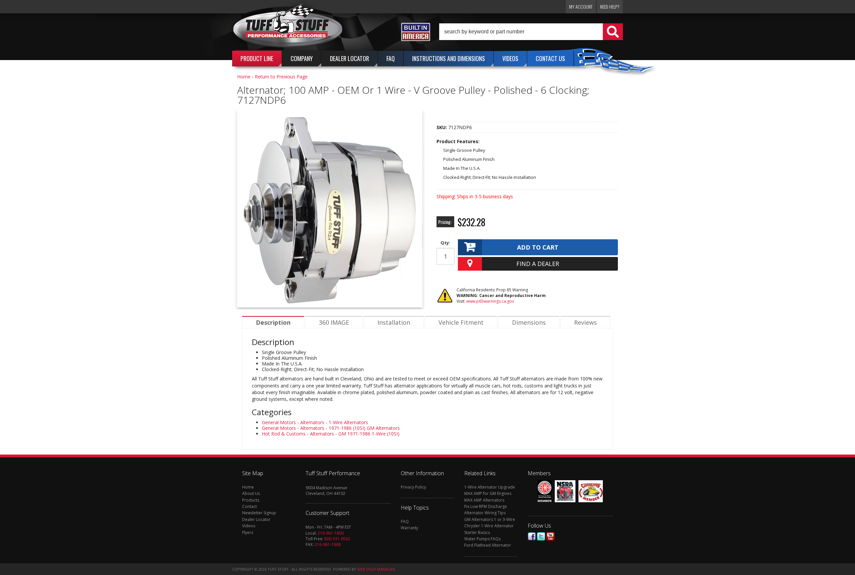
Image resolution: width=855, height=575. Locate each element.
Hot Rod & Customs (284, 433)
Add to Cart (537, 247)
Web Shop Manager (376, 569)
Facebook (532, 536)
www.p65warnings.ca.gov (490, 301)
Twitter (541, 536)
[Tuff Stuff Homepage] (288, 27)
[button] (531, 31)
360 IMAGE (334, 322)
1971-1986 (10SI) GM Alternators (364, 428)
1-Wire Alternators (348, 422)
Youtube (550, 536)
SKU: (442, 127)
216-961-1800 (331, 533)
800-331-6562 (337, 539)
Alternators (312, 422)
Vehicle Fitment (461, 322)
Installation (393, 322)
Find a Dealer (537, 264)
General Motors (279, 422)
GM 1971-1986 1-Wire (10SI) (368, 433)
